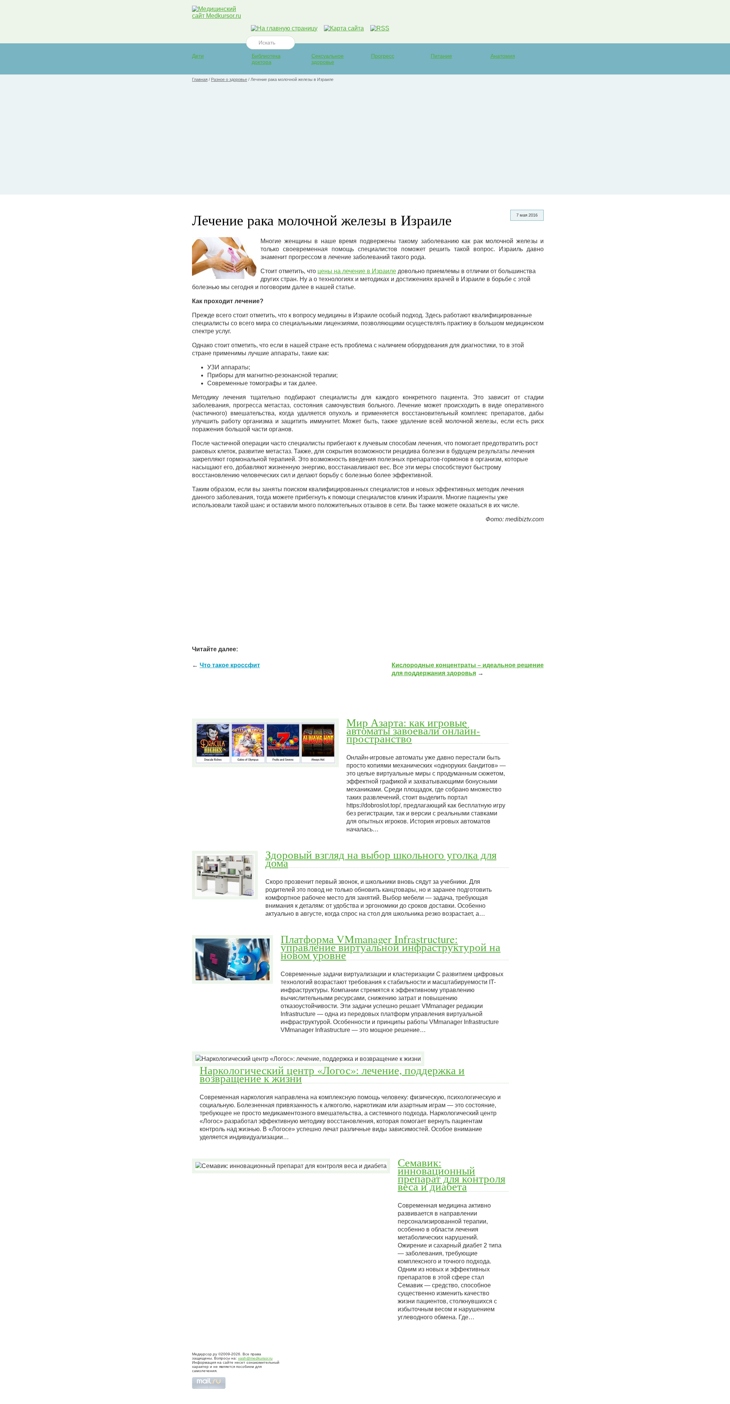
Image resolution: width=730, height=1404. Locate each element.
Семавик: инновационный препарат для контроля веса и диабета (451, 1174)
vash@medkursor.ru (255, 1358)
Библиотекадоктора (266, 59)
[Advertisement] (365, 141)
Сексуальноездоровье (327, 59)
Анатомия (502, 56)
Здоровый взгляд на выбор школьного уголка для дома (381, 858)
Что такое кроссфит (230, 665)
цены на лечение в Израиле (356, 271)
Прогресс (382, 56)
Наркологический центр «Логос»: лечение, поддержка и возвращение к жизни (332, 1074)
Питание (441, 56)
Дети (198, 56)
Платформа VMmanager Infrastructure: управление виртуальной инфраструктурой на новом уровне (390, 947)
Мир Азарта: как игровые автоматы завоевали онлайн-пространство (413, 730)
